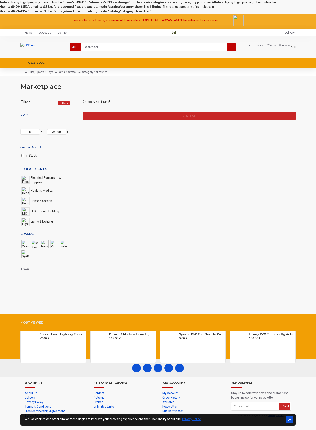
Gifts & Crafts (67, 72)
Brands (27, 234)
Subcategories (33, 169)
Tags (24, 269)
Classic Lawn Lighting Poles (60, 334)
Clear (65, 103)
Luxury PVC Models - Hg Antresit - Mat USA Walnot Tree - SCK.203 (271, 334)
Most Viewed (31, 322)
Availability (30, 147)
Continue (189, 115)
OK (289, 419)
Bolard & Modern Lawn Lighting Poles (131, 334)
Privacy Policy (191, 419)
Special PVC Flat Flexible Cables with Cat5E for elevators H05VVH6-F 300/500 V (201, 334)
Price (25, 115)
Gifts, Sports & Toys (40, 72)
